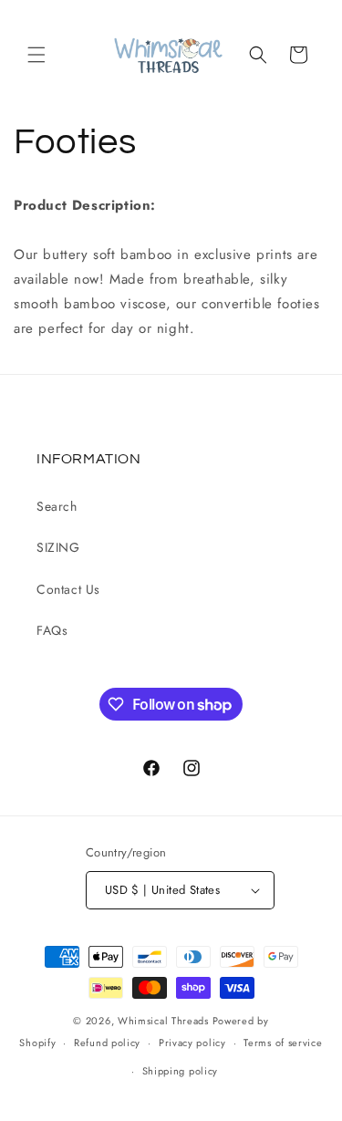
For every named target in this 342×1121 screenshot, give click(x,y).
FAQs (51, 630)
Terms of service (283, 1042)
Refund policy (107, 1042)
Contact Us (68, 589)
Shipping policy (180, 1071)
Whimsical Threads (163, 1020)
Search (57, 506)
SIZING (58, 547)
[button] (36, 55)
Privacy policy (192, 1042)
